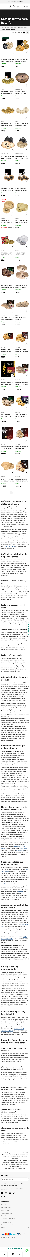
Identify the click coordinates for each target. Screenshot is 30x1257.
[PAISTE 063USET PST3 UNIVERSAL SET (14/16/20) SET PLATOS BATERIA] (8, 239)
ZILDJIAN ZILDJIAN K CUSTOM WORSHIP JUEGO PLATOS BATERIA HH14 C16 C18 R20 (21, 480)
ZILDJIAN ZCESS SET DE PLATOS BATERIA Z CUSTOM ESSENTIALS (7, 319)
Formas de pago (6, 1207)
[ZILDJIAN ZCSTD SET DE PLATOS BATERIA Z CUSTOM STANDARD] (22, 368)
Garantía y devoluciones (8, 1216)
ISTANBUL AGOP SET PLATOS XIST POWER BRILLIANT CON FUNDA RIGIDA (21, 157)
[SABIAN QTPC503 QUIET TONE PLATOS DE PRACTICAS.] (22, 239)
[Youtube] (10, 1193)
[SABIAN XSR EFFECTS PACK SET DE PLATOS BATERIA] (8, 207)
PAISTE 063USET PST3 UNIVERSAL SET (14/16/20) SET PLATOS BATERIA (7, 254)
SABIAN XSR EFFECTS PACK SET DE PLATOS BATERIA (7, 222)
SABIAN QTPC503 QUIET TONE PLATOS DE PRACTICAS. (21, 254)
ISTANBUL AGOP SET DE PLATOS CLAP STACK (21, 93)
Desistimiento (7, 1222)
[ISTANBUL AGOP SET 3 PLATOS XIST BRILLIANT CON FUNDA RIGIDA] (8, 142)
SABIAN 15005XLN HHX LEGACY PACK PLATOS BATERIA (7, 480)
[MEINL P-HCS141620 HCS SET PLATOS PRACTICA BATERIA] (22, 110)
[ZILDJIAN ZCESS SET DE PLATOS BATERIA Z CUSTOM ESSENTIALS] (8, 304)
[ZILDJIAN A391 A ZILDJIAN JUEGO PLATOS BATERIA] (8, 336)
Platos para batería (22, 27)
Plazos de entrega (6, 1213)
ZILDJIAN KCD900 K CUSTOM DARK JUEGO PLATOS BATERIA (21, 448)
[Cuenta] (26, 1255)
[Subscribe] (27, 1179)
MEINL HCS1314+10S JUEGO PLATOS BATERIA (21, 60)
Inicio (3, 27)
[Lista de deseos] (19, 1255)
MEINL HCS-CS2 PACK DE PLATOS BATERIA (6, 125)
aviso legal (15, 1183)
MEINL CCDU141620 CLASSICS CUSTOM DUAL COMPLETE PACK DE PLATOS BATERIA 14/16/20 (7, 189)
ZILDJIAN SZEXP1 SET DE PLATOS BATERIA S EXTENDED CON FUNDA (6, 415)
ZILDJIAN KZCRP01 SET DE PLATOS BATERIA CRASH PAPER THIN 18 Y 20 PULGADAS (21, 286)
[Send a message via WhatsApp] (27, 1251)
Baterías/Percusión (11, 27)
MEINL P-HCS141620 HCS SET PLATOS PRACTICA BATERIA (21, 125)
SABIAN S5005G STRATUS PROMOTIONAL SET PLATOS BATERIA (21, 319)
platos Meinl (20, 850)
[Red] (27, 32)
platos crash (7, 884)
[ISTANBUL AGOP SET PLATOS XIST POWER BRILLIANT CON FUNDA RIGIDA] (22, 142)
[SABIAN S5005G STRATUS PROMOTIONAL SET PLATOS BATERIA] (22, 304)
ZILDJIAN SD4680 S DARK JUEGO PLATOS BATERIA (7, 286)
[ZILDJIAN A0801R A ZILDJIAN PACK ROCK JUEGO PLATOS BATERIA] (22, 336)
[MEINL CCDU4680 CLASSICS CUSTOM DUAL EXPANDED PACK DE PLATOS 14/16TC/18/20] (22, 175)
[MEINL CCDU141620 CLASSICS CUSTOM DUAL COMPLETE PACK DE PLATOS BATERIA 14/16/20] (8, 175)
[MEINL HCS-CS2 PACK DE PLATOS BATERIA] (8, 110)
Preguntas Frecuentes (8, 1218)
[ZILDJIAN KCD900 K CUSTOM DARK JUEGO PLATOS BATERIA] (22, 433)
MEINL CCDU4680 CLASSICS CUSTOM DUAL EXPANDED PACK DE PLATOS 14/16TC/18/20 (21, 189)
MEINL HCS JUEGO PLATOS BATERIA (7, 92)
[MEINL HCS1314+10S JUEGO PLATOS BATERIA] (22, 45)
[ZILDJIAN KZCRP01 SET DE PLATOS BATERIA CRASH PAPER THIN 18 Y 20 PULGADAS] (22, 271)
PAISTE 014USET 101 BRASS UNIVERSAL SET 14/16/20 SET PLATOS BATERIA (21, 222)
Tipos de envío (5, 1210)
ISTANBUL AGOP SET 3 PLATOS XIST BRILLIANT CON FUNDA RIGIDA (7, 157)
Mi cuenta (4, 1205)
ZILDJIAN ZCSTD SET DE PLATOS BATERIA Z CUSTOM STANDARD (21, 383)
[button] (24, 7)
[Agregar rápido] (12, 52)
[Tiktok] (14, 1193)
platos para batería (9, 546)
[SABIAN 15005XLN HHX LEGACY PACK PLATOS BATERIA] (8, 465)
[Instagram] (6, 1193)
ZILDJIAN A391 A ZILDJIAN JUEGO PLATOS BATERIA (6, 351)
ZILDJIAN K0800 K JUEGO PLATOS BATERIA (7, 448)
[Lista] (24, 32)
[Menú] (2, 7)
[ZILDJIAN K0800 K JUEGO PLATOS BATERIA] (8, 433)
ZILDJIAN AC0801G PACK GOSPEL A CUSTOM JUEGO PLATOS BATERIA (21, 415)
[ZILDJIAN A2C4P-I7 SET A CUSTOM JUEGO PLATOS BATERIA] (8, 368)
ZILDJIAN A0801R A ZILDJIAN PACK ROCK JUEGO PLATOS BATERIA (22, 351)
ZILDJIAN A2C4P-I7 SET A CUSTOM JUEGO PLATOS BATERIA (7, 383)
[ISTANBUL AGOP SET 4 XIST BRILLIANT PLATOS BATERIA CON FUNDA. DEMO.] (8, 45)
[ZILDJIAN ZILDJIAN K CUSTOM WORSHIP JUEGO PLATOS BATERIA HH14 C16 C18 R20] (22, 465)
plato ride (21, 891)
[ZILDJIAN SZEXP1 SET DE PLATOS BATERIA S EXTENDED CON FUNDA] (8, 401)
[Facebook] (2, 1193)
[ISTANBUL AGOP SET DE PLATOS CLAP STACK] (22, 78)
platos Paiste (23, 848)
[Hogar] (4, 1255)
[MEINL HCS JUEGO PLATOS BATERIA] (8, 78)
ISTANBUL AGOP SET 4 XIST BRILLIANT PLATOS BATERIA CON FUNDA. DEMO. (7, 60)
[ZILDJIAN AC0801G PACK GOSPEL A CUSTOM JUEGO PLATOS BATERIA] (22, 401)
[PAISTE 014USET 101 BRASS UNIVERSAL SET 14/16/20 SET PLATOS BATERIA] (22, 207)
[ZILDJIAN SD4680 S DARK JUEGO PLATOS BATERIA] (8, 271)
